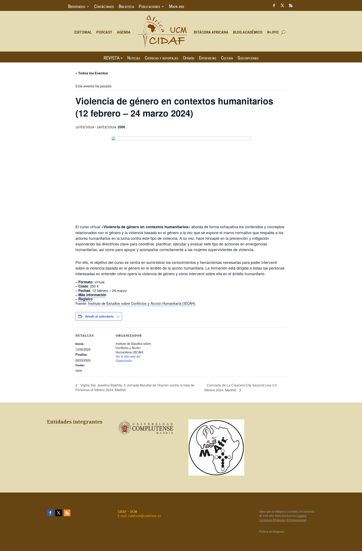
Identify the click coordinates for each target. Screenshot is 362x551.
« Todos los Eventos (91, 73)
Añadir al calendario (99, 316)
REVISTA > (113, 59)
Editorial (83, 32)
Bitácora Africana (211, 32)
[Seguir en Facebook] (274, 5)
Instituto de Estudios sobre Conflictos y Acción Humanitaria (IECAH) (141, 303)
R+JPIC (273, 32)
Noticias (133, 59)
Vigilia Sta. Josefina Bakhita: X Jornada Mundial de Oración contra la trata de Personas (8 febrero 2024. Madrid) (134, 387)
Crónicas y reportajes (161, 59)
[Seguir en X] (282, 5)
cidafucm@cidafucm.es (144, 516)
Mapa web (176, 7)
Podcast (104, 32)
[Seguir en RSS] (290, 5)
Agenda (124, 32)
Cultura (227, 59)
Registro (85, 298)
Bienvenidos (76, 7)
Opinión (188, 59)
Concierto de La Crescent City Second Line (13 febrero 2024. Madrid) (240, 387)
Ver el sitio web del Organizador (128, 358)
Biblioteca (126, 7)
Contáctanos (104, 7)
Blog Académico (247, 32)
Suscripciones (248, 59)
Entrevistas (207, 59)
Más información (92, 294)
